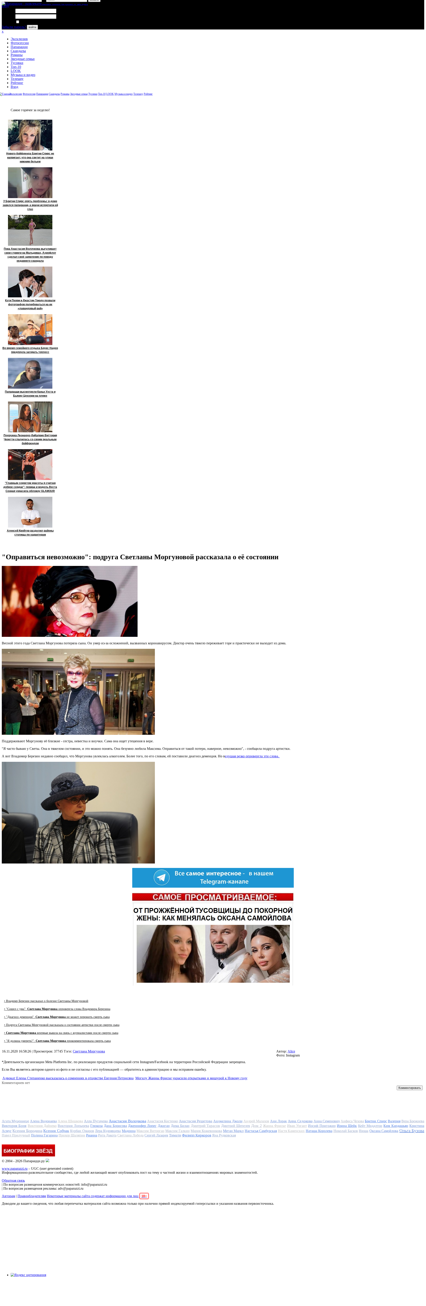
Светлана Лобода (130, 1135)
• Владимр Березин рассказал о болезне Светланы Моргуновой (46, 1001)
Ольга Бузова (411, 1130)
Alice (291, 1051)
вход (5, 6)
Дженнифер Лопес (142, 1126)
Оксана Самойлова (383, 1131)
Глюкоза (96, 1126)
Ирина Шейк (347, 1126)
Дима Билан (180, 1126)
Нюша (363, 1131)
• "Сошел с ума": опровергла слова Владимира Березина (57, 1009)
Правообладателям (32, 1196)
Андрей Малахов (256, 1121)
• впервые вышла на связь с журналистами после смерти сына (61, 1033)
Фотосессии (20, 43)
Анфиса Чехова (352, 1121)
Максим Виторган (150, 1131)
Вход (14, 87)
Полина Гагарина (44, 1135)
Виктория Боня (14, 1126)
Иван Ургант (297, 1126)
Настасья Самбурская (261, 1131)
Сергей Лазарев (156, 1135)
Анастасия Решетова (195, 1121)
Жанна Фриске (274, 1126)
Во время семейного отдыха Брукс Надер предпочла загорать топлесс (30, 350)
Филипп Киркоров (196, 1135)
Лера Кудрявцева (108, 1131)
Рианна (91, 1135)
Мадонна (129, 1131)
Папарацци (19, 47)
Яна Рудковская (224, 1135)
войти (32, 27)
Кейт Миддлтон (370, 1126)
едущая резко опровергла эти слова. (252, 756)
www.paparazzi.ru (15, 1168)
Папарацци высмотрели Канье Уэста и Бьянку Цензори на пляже (30, 393)
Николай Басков (345, 1131)
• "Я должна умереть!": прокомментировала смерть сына (57, 1041)
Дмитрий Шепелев (235, 1126)
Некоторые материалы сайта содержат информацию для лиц (97, 1196)
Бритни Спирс (376, 1121)
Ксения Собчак (56, 1131)
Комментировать (409, 1088)
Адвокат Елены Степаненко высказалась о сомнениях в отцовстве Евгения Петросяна (68, 1078)
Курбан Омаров (82, 1131)
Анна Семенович (327, 1121)
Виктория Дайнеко (42, 1126)
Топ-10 (16, 67)
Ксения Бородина (27, 1131)
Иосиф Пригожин (321, 1126)
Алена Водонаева (43, 1121)
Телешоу (17, 79)
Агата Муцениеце (15, 1121)
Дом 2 (256, 1125)
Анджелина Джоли (227, 1121)
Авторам (8, 1196)
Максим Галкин (177, 1131)
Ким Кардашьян (395, 1126)
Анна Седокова (300, 1121)
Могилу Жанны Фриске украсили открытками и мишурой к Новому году (191, 1078)
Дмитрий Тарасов (205, 1126)
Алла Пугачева (96, 1121)
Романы (17, 55)
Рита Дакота (107, 1135)
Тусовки (17, 63)
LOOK (16, 71)
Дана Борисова (115, 1126)
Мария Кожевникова (206, 1131)
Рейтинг (17, 83)
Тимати (175, 1135)
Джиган (164, 1126)
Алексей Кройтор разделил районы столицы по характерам (30, 532)
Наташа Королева (319, 1131)
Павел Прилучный (16, 1135)
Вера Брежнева (412, 1121)
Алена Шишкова (70, 1121)
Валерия (394, 1121)
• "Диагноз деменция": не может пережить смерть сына (57, 1017)
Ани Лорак (278, 1121)
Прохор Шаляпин (72, 1135)
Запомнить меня (32, 22)
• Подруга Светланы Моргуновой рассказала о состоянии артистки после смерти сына (61, 1025)
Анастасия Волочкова (127, 1121)
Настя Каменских (291, 1131)
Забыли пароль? (14, 27)
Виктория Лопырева (73, 1126)
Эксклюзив (19, 39)
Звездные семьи (23, 59)
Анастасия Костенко (162, 1121)
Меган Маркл (233, 1131)
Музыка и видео (23, 75)
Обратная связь (13, 1180)
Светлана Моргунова (89, 1051)
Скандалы (18, 51)
